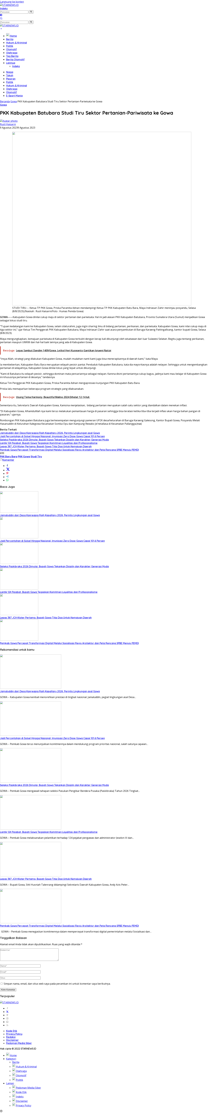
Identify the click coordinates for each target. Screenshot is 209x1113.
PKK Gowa (24, 456)
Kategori (11, 1058)
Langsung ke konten (12, 1)
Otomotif (11, 49)
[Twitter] (7, 1011)
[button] (31, 12)
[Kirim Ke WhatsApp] (7, 480)
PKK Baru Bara (8, 456)
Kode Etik (11, 1030)
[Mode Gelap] (1, 15)
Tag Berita (12, 56)
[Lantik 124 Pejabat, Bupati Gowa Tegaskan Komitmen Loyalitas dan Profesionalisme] (19, 588)
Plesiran (10, 78)
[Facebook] (7, 1008)
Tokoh (9, 75)
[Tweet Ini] (8, 470)
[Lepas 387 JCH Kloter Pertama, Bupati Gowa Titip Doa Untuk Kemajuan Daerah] (19, 614)
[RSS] (7, 1025)
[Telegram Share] (7, 477)
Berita (9, 39)
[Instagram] (7, 1018)
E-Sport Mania (14, 95)
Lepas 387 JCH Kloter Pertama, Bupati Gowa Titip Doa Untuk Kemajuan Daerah (46, 446)
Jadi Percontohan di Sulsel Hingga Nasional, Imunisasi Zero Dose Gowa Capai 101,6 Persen (52, 436)
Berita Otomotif (15, 59)
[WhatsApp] (7, 1022)
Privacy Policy (14, 1033)
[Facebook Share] (7, 465)
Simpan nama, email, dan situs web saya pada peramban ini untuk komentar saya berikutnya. (57, 983)
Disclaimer (12, 1040)
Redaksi (11, 1037)
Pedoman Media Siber (19, 1043)
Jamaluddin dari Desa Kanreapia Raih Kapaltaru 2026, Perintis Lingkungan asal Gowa (50, 432)
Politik (9, 46)
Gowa (3, 105)
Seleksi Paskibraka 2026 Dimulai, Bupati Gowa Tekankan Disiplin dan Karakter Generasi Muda (54, 439)
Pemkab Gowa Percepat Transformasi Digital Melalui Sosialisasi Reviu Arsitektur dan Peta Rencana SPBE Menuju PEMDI (69, 449)
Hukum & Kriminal (16, 42)
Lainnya (10, 62)
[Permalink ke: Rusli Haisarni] (9, 121)
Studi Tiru (36, 456)
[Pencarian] (1, 18)
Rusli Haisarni (8, 124)
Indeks (4, 8)
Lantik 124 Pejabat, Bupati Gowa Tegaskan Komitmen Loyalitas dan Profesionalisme (48, 443)
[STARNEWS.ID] (9, 5)
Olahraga (11, 52)
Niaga (9, 72)
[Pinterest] (7, 1015)
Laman (10, 1083)
